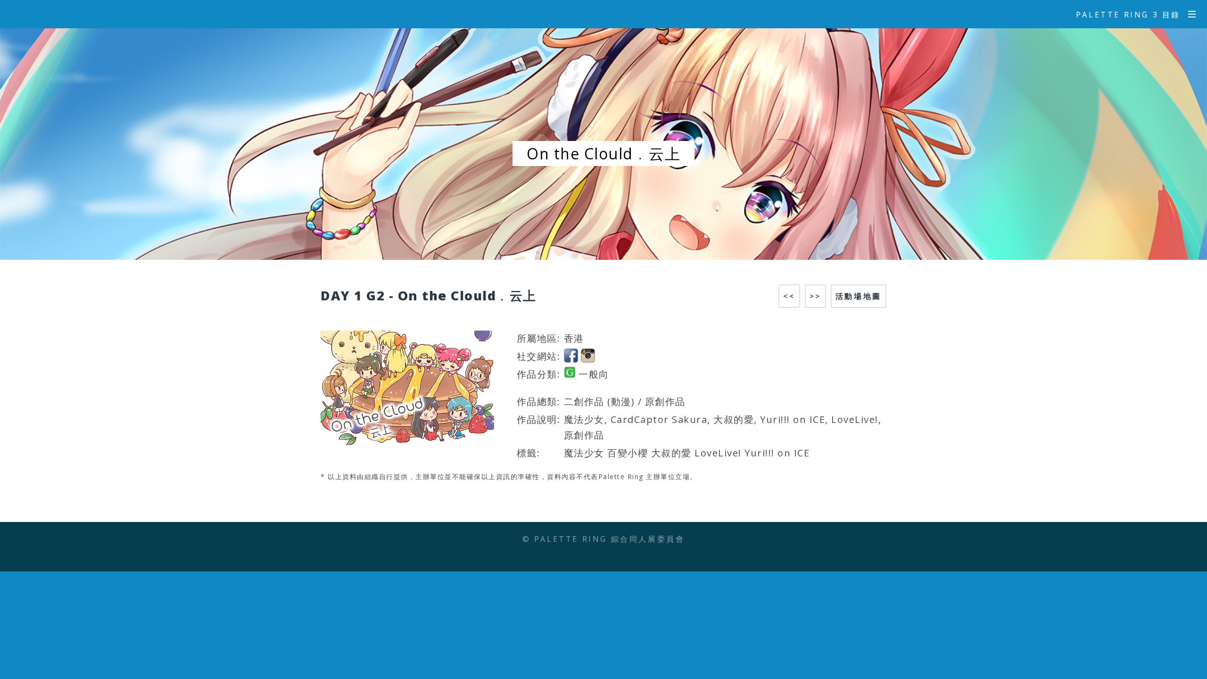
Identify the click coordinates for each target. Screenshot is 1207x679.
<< (789, 296)
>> (815, 296)
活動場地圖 (858, 296)
